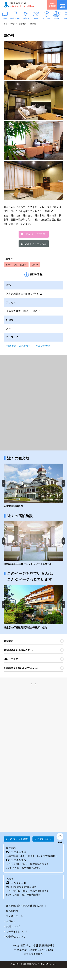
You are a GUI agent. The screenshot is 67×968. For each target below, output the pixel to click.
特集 (5, 18)
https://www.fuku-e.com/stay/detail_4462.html (33, 607)
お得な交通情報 (52, 4)
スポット (25, 18)
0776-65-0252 (18, 852)
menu (62, 7)
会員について (13, 926)
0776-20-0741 (18, 883)
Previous (3, 483)
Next (63, 483)
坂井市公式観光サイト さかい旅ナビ (29, 345)
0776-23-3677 (18, 860)
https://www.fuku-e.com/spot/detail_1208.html (33, 486)
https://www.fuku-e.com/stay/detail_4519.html (33, 543)
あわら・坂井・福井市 (16, 264)
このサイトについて (17, 931)
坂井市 (35, 264)
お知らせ (11, 921)
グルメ (56, 18)
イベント (46, 18)
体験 (36, 18)
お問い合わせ (44, 839)
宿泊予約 (22, 24)
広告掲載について (15, 936)
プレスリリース (14, 916)
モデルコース (15, 18)
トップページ (9, 24)
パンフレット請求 (18, 839)
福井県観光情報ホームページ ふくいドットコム (19, 4)
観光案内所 (12, 910)
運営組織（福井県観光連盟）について (26, 905)
